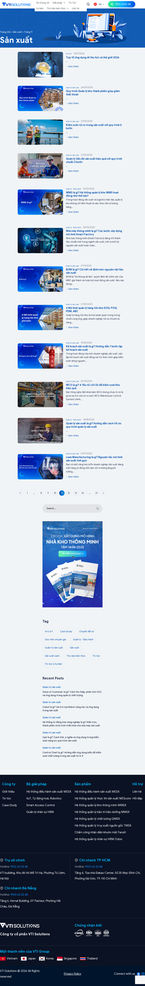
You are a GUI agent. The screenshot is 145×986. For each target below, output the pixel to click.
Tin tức (96, 656)
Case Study (66, 631)
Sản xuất (17, 32)
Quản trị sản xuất (79, 87)
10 (55, 493)
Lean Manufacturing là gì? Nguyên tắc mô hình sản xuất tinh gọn (94, 459)
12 (69, 493)
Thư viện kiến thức (56, 8)
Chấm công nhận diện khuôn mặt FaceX (100, 832)
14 (82, 493)
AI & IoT (75, 53)
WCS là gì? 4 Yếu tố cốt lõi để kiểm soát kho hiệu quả (93, 386)
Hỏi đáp (137, 798)
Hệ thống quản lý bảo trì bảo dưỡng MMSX (102, 812)
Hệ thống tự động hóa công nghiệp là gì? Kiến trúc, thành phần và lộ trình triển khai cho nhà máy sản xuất (71, 724)
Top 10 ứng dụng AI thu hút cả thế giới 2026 (92, 57)
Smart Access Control (40, 805)
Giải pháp (57, 2)
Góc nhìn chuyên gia (55, 639)
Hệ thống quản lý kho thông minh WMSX (100, 805)
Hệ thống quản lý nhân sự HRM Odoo (98, 839)
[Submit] (97, 508)
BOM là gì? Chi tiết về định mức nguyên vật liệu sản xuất (94, 271)
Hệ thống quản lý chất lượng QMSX (97, 819)
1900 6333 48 (123, 4)
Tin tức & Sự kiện (53, 664)
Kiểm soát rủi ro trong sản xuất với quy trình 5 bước (94, 126)
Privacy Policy (72, 974)
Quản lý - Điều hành (80, 188)
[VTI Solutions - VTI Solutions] (16, 4)
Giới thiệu (8, 791)
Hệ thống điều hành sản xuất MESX (48, 791)
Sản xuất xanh (52, 656)
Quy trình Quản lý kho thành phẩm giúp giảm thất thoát (93, 93)
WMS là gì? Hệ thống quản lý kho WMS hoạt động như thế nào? (92, 194)
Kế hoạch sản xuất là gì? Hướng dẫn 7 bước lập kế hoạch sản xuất (94, 348)
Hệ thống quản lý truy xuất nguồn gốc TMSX (103, 825)
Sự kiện (40, 8)
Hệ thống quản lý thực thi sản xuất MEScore (103, 798)
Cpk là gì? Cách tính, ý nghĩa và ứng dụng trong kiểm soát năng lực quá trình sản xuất (70, 739)
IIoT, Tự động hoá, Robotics (43, 798)
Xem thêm (73, 66)
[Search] (88, 4)
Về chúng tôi (42, 2)
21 (96, 493)
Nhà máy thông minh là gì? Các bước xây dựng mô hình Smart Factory (94, 232)
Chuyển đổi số (86, 631)
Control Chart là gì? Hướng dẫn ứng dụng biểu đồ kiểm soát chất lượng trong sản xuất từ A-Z (71, 754)
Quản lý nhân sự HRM (40, 812)
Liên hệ (75, 8)
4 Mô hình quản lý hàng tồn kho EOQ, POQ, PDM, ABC (91, 309)
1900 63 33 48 (19, 866)
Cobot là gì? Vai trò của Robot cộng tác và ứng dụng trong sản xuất (70, 709)
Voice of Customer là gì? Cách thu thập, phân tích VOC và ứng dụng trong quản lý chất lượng (72, 694)
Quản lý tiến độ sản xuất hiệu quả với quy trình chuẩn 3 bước (94, 160)
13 (76, 493)
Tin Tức (72, 2)
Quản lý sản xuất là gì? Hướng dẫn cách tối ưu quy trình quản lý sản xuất (93, 425)
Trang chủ (5, 32)
